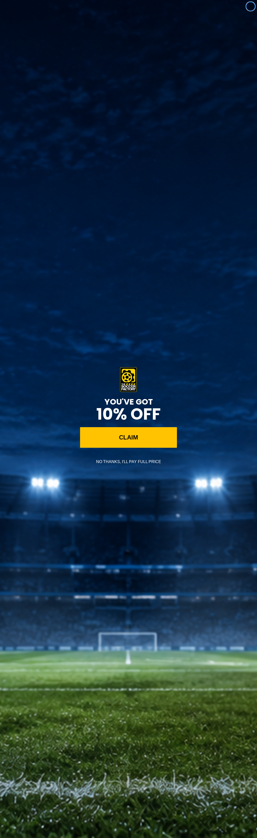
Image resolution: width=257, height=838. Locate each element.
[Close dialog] (250, 6)
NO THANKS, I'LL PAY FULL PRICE (128, 462)
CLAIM (128, 437)
